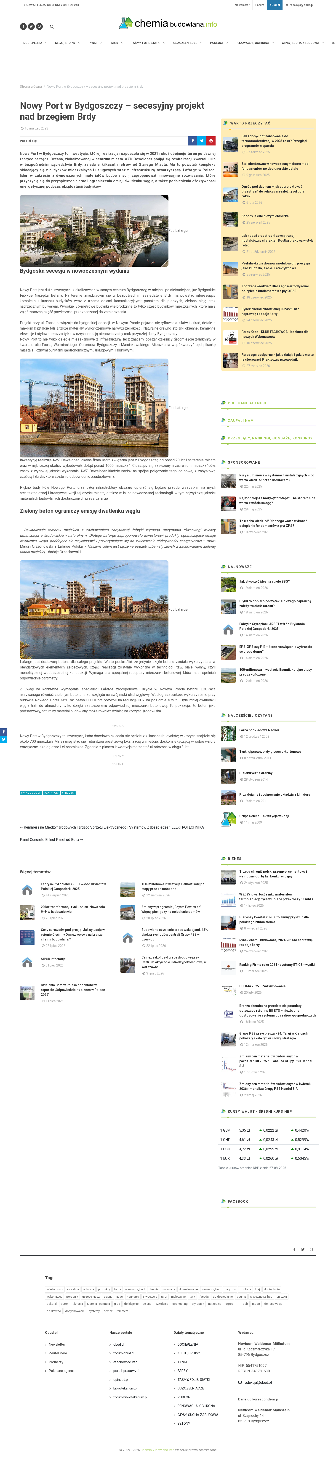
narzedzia (214, 1303)
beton (65, 1303)
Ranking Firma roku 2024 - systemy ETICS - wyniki (277, 965)
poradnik (72, 1296)
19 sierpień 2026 (256, 588)
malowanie (178, 1296)
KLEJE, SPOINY (189, 1353)
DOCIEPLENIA (188, 1344)
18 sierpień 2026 (256, 612)
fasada (204, 1296)
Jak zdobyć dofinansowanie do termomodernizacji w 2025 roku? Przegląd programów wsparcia (274, 141)
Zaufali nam (240, 421)
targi (164, 1296)
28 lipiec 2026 (55, 918)
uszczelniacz (91, 1296)
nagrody (230, 1289)
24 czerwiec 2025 (259, 320)
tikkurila (78, 1303)
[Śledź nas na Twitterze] (31, 26)
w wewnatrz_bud (261, 1296)
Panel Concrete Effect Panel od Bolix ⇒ (51, 839)
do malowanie (188, 1289)
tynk (192, 1296)
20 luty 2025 (253, 992)
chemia (153, 1289)
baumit (241, 1296)
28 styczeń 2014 (256, 779)
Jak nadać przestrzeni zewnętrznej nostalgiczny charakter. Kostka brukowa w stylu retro (278, 240)
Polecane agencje (247, 403)
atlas (119, 1296)
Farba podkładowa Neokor (259, 730)
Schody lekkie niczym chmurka (265, 216)
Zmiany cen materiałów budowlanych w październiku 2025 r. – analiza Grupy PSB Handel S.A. (275, 1061)
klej (257, 1289)
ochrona (88, 1289)
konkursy (133, 1296)
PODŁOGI (184, 1397)
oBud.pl (275, 5)
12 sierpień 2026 (158, 895)
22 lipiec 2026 (156, 946)
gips (117, 1303)
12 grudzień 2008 (256, 736)
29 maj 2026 (253, 1095)
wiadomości (55, 1289)
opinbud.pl (120, 1380)
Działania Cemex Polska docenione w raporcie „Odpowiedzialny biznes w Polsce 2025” (73, 989)
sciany (108, 1296)
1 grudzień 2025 (255, 1072)
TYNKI (182, 1362)
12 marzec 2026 (256, 1044)
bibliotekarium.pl (125, 1388)
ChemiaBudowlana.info (157, 1450)
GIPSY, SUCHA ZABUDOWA (198, 1415)
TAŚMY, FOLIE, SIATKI (194, 1380)
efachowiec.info (125, 1362)
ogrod (229, 1303)
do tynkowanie (75, 1311)
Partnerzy (56, 1362)
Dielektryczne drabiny (255, 773)
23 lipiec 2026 (55, 946)
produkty (104, 1289)
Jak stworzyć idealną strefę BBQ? (264, 581)
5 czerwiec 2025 (258, 152)
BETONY (184, 1423)
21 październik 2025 (260, 252)
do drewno (54, 1311)
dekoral (52, 1303)
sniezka (282, 1296)
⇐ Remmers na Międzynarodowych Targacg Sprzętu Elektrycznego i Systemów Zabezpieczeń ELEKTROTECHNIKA (112, 827)
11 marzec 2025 (256, 971)
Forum (259, 5)
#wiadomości (31, 793)
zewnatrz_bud (211, 1289)
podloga (245, 1289)
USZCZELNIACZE (191, 1388)
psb (245, 1303)
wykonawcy (54, 1296)
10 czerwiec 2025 (259, 343)
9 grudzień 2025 (258, 175)
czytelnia (73, 1289)
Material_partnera (98, 1303)
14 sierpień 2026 (57, 895)
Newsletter (242, 5)
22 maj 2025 (253, 486)
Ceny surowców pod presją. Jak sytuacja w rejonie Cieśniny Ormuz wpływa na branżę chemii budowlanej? (73, 934)
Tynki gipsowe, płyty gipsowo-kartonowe (270, 751)
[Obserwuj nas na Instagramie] (39, 26)
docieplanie (272, 1289)
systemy (94, 1311)
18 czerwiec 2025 (259, 297)
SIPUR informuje (53, 959)
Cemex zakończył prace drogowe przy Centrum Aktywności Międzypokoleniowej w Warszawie (173, 962)
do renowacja (273, 1303)
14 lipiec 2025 (254, 905)
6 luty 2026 (254, 202)
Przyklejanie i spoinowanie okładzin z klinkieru (274, 794)
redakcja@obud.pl (301, 5)
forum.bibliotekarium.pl (130, 1397)
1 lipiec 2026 (55, 1001)
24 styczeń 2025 (256, 883)
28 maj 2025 (253, 509)
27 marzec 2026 (258, 366)
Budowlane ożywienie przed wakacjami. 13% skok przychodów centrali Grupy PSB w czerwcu (174, 934)
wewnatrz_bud (135, 1289)
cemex (108, 1311)
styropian (198, 1303)
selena (147, 1303)
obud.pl (118, 1344)
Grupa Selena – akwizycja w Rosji (264, 816)
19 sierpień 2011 (256, 801)
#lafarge (51, 793)
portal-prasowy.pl (126, 1371)
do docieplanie (223, 1296)
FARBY (183, 1371)
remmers (122, 1311)
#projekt (68, 793)
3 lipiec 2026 (55, 965)
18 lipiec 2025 (254, 1022)
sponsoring (180, 1303)
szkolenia (161, 1303)
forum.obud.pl (123, 1353)
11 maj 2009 (253, 822)
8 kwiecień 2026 (255, 928)
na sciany (169, 1289)
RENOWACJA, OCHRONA (196, 1406)
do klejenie (131, 1303)
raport (256, 1303)
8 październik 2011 (257, 758)
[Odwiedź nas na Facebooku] (23, 26)
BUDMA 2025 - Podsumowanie (262, 986)
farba (117, 1289)
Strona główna (31, 87)
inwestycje (150, 1296)
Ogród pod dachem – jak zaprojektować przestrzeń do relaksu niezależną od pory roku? (273, 191)
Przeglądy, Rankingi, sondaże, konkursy (270, 438)
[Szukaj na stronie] (51, 26)
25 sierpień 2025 (258, 222)
